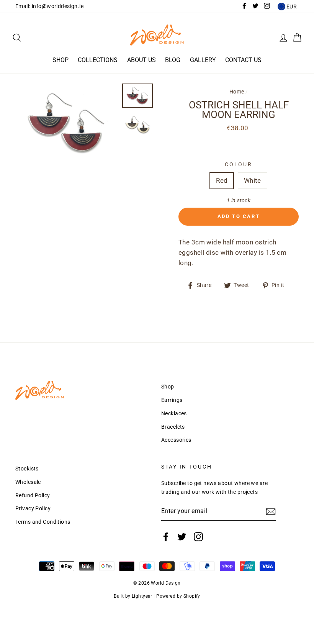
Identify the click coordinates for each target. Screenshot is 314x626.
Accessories (176, 440)
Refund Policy (32, 495)
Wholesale (28, 482)
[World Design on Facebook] (165, 536)
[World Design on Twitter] (181, 536)
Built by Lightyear (133, 596)
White (252, 180)
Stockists (27, 468)
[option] (65, 123)
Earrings (171, 400)
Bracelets (173, 427)
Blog (172, 60)
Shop (60, 60)
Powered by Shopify (178, 596)
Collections (98, 60)
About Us (141, 60)
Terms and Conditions (42, 522)
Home (236, 91)
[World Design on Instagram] (198, 536)
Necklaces (174, 413)
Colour (238, 164)
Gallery (203, 60)
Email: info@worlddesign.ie (49, 6)
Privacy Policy (33, 508)
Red (221, 180)
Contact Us (243, 60)
